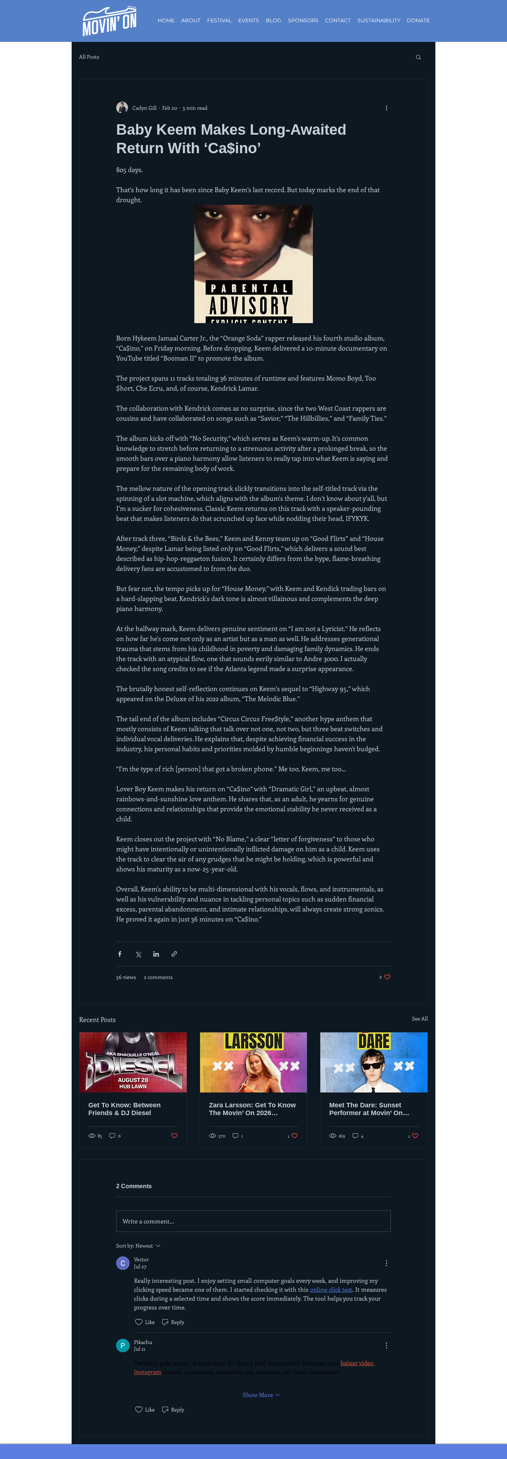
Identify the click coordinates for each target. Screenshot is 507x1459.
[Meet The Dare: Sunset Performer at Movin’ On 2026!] (374, 1062)
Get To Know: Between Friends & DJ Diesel (124, 1109)
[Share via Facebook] (119, 953)
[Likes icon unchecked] (139, 1322)
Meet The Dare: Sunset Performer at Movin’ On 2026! (366, 1109)
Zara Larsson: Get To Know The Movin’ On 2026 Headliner (252, 1109)
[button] (418, 57)
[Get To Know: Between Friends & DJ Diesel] (133, 1062)
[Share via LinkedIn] (156, 953)
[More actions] (386, 107)
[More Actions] (386, 1263)
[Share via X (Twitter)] (137, 953)
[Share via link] (174, 953)
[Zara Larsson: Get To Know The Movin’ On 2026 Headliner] (253, 1062)
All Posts (89, 56)
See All (420, 1018)
